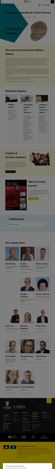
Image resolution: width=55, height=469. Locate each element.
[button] (10, 171)
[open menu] (2, 1)
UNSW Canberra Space (36, 426)
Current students (16, 419)
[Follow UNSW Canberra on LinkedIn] (39, 5)
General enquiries (45, 415)
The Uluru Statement (22, 457)
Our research (28, 17)
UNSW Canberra (8, 5)
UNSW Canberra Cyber (36, 424)
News (34, 17)
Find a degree (16, 415)
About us (12, 17)
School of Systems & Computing (27, 427)
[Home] (27, 1)
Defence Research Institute (35, 419)
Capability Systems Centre (36, 422)
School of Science (26, 424)
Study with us (20, 17)
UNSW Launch (34, 428)
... (16, 5)
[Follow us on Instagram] (45, 5)
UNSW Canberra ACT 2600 (46, 417)
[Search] (52, 1)
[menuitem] (6, 17)
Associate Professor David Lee (29, 81)
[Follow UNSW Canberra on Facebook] (42, 5)
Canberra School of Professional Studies (27, 430)
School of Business (26, 415)
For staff (15, 421)
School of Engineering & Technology (25, 418)
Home (7, 17)
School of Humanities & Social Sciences (27, 422)
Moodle (14, 417)
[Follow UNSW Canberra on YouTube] (47, 5)
